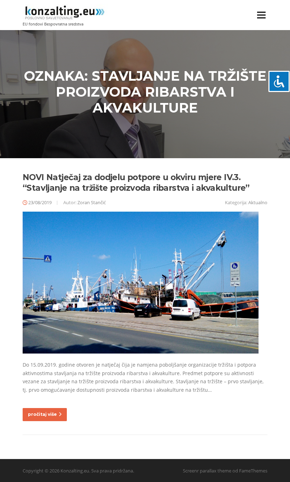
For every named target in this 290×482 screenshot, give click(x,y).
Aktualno (257, 202)
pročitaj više (42, 414)
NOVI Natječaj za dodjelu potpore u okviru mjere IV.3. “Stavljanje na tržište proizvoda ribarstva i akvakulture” (136, 182)
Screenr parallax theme (207, 470)
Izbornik (261, 15)
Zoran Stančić (91, 202)
